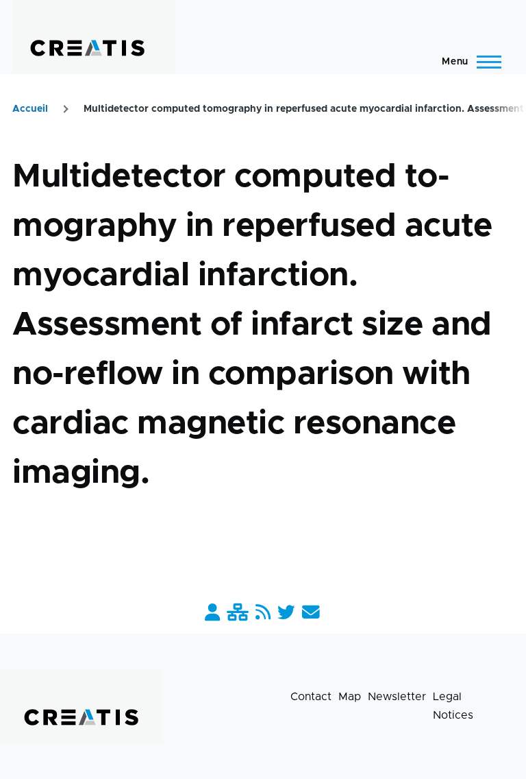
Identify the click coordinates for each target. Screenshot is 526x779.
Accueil (30, 109)
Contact (310, 696)
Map (349, 696)
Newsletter (397, 696)
